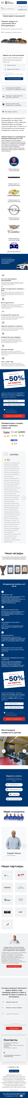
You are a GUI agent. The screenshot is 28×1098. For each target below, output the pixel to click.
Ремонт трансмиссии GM (18, 13)
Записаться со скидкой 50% (14, 416)
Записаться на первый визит (14, 719)
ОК (21, 1096)
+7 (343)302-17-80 (22, 9)
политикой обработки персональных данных (14, 74)
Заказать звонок (21, 2)
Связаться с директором (14, 966)
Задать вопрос (14, 1028)
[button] (24, 498)
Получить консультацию (14, 78)
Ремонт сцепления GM (10, 14)
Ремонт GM (4, 13)
